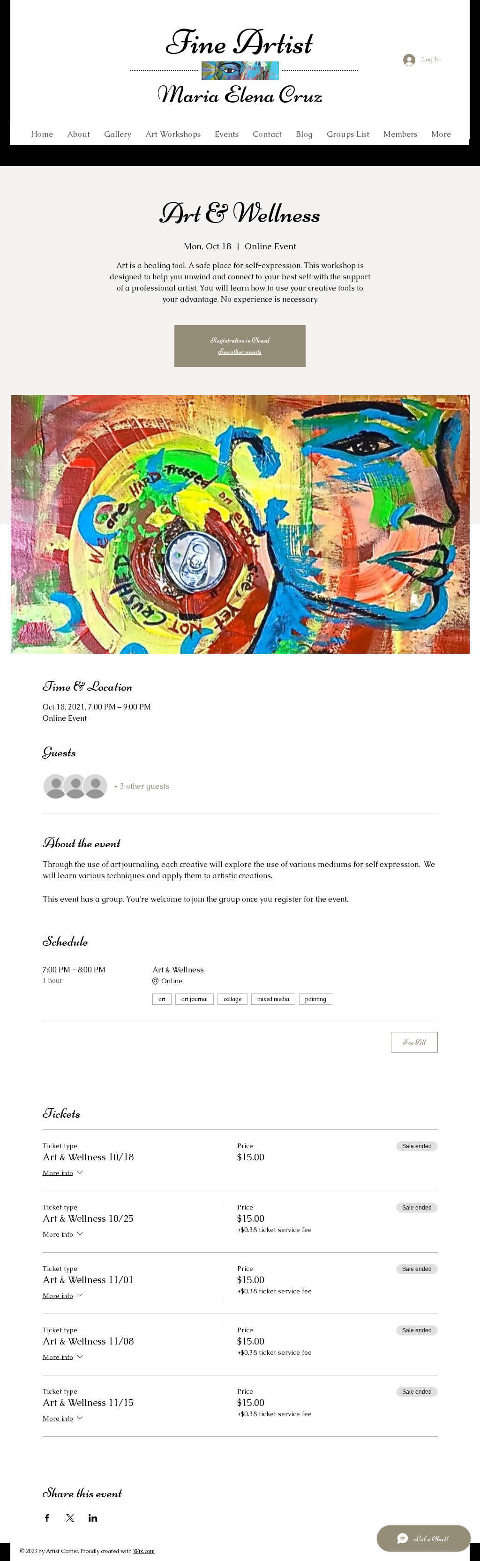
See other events (240, 351)
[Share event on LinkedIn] (93, 1518)
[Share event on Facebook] (47, 1518)
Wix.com (144, 1551)
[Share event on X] (70, 1518)
